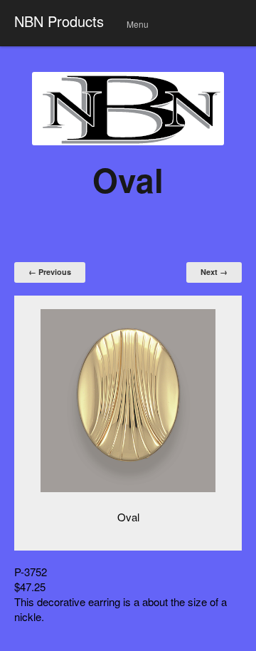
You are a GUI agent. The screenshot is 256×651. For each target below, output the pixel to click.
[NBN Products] (128, 108)
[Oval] (128, 400)
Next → (214, 271)
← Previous (49, 271)
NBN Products (59, 21)
